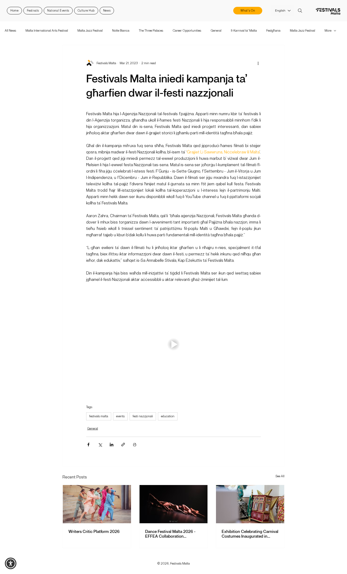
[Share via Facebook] (88, 444)
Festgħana (273, 30)
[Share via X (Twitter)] (100, 444)
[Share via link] (123, 444)
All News (10, 30)
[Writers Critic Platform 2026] (97, 504)
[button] (11, 563)
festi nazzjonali (143, 416)
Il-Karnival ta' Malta (244, 30)
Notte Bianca (120, 30)
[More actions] (258, 63)
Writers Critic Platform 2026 (94, 531)
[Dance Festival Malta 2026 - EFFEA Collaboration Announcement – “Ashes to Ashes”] (174, 504)
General (216, 30)
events (120, 416)
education (167, 416)
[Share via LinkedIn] (111, 444)
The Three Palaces (151, 30)
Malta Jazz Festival (90, 30)
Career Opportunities (187, 30)
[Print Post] (134, 444)
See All (279, 476)
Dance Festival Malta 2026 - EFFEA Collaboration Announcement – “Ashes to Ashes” (170, 533)
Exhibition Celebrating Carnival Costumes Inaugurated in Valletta (250, 533)
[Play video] (173, 344)
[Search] (300, 11)
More (328, 30)
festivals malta (98, 416)
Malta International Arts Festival (46, 30)
